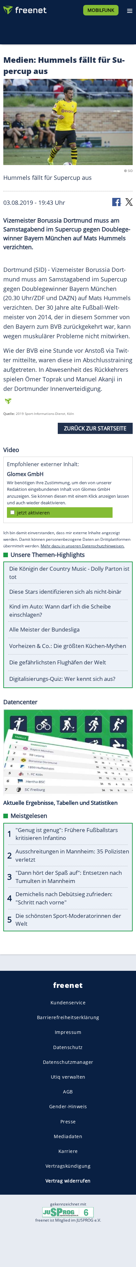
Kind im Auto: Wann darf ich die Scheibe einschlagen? (60, 610)
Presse (68, 1121)
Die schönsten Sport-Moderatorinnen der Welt (68, 920)
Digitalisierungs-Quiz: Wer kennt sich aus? (62, 678)
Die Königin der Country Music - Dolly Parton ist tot (69, 573)
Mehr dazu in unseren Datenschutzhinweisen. (82, 546)
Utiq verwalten (68, 1077)
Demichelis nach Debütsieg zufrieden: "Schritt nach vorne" (64, 898)
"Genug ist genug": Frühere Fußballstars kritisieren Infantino (67, 834)
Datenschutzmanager (68, 1062)
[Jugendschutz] (68, 1212)
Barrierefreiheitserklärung (68, 1017)
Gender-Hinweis (68, 1106)
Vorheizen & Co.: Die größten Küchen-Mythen (67, 646)
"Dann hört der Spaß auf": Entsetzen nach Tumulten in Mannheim (69, 877)
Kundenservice (68, 1002)
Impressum (68, 1032)
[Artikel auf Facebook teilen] (116, 201)
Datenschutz (68, 1047)
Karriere (68, 1151)
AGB (68, 1091)
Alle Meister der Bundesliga (44, 629)
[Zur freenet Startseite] (24, 8)
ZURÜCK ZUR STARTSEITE (95, 428)
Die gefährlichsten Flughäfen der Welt (57, 662)
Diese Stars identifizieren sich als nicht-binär (65, 591)
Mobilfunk (100, 10)
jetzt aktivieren (33, 513)
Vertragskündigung (68, 1166)
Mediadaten (68, 1136)
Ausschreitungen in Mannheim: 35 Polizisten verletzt (72, 855)
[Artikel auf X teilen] (129, 201)
